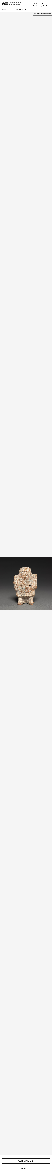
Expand (24, 1168)
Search (41, 6)
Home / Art (6, 9)
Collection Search (20, 9)
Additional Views (24, 1161)
